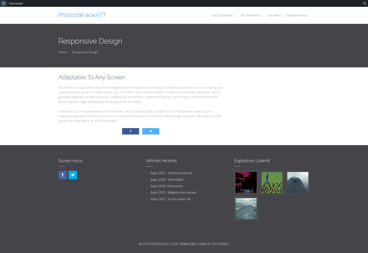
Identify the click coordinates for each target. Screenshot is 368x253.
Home (62, 52)
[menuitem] (3, 3)
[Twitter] (73, 175)
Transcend (188, 244)
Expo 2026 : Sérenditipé (167, 180)
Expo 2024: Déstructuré (167, 186)
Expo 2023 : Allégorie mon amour (173, 192)
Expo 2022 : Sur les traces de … (172, 199)
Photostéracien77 (82, 15)
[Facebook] (62, 175)
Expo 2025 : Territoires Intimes (171, 173)
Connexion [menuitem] (16, 3)
